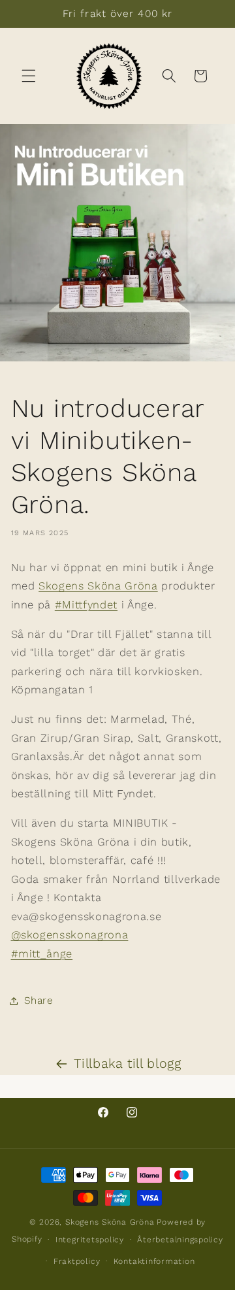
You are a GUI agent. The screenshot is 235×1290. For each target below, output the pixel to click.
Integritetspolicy (89, 1239)
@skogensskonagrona (70, 935)
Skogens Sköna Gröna (98, 586)
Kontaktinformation (154, 1261)
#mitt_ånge (42, 954)
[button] (28, 75)
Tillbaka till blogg (127, 1063)
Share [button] (39, 1000)
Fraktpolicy (77, 1261)
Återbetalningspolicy (180, 1239)
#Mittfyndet (86, 605)
